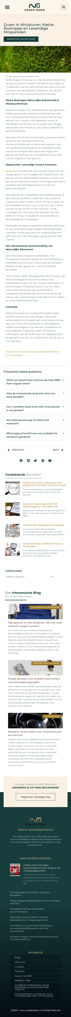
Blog (17, 957)
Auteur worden (23, 975)
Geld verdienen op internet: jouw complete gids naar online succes (34, 995)
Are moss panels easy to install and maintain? (35, 422)
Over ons (20, 962)
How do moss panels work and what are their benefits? (35, 395)
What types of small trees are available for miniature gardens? (35, 435)
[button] (7, 7)
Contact (19, 966)
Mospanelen (12, 171)
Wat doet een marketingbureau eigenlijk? (43, 525)
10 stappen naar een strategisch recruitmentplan (27, 910)
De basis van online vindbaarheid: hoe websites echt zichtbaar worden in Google (44, 484)
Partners (20, 971)
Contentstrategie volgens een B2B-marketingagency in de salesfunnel (40, 505)
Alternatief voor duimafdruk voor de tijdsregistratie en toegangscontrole (29, 918)
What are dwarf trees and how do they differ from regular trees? (35, 382)
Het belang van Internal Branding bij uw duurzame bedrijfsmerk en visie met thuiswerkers (31, 928)
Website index (23, 980)
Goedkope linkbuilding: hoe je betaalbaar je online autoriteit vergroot (32, 987)
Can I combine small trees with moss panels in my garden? (35, 408)
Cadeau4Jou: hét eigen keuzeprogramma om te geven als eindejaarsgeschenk (42, 868)
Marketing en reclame (21, 39)
